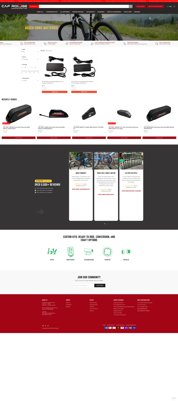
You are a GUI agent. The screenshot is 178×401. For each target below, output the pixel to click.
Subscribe (99, 285)
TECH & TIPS (128, 12)
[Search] (131, 6)
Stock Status (26, 78)
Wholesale (68, 304)
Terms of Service (94, 308)
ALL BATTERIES (65, 12)
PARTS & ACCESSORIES (114, 12)
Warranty (92, 306)
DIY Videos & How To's (119, 304)
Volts (24, 49)
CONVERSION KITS (52, 12)
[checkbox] (30, 51)
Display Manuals (118, 310)
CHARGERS (100, 12)
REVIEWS (137, 12)
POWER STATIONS (78, 12)
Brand (24, 57)
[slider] (22, 71)
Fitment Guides (118, 312)
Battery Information (119, 308)
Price (25, 64)
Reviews (68, 306)
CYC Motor (111, 125)
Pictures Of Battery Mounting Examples (124, 306)
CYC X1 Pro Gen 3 (141, 304)
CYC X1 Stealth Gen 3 (142, 306)
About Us (68, 302)
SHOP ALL (40, 12)
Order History (110, 325)
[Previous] (37, 211)
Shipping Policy (94, 304)
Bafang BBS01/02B (142, 308)
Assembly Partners (118, 302)
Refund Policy (93, 302)
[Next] (41, 211)
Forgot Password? (131, 325)
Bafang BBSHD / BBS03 (143, 310)
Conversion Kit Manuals (120, 314)
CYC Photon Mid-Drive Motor (144, 302)
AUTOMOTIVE (90, 12)
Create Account (120, 325)
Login (104, 325)
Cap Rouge (5, 125)
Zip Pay (92, 310)
